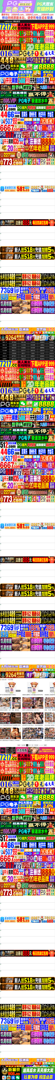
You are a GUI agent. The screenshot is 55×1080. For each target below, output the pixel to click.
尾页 (45, 745)
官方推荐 (5, 350)
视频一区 (5, 342)
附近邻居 (14, 347)
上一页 (23, 745)
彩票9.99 (42, 350)
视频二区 (5, 345)
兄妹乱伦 (23, 358)
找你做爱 (33, 347)
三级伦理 (14, 345)
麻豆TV (23, 353)
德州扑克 (33, 350)
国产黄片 (14, 356)
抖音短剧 (14, 353)
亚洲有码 (42, 342)
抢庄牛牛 (23, 350)
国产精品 (14, 342)
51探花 (33, 353)
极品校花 (42, 358)
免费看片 (5, 358)
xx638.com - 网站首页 (12, 21)
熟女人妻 (23, 356)
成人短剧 (33, 358)
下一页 (36, 745)
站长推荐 (5, 347)
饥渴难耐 (23, 347)
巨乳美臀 (33, 345)
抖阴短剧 (52, 358)
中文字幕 (23, 345)
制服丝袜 (52, 345)
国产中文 (14, 358)
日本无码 (33, 342)
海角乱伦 (52, 356)
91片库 (42, 353)
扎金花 (51, 350)
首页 (19, 745)
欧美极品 (52, 342)
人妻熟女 (42, 345)
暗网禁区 (42, 356)
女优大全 (52, 353)
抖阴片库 (5, 356)
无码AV (4, 353)
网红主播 (23, 342)
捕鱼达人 (14, 350)
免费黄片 (33, 356)
